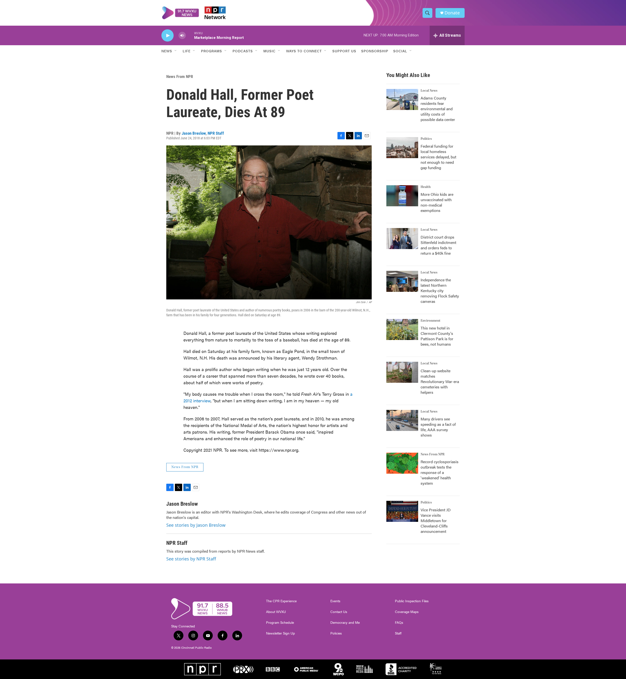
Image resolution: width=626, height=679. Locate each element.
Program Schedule (280, 622)
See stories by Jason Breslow (195, 525)
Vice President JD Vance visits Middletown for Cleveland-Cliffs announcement (436, 520)
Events (335, 601)
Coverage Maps (407, 612)
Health (426, 187)
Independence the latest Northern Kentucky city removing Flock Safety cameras (440, 290)
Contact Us (338, 612)
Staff (398, 633)
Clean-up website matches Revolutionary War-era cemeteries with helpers (440, 381)
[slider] (190, 35)
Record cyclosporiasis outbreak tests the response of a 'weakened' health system (439, 472)
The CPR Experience (281, 601)
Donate (452, 12)
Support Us (344, 50)
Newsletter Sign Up (280, 633)
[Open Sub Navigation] (176, 51)
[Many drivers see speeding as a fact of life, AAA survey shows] (402, 420)
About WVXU (276, 612)
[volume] (182, 35)
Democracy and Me (345, 622)
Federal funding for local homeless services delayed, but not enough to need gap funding (438, 156)
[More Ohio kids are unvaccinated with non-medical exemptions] (402, 195)
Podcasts (243, 50)
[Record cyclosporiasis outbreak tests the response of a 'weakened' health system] (402, 463)
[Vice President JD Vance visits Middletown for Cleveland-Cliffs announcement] (402, 511)
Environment (430, 321)
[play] (167, 35)
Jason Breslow (194, 133)
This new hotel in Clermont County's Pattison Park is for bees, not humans (437, 336)
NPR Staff (216, 133)
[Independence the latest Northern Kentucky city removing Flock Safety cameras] (402, 281)
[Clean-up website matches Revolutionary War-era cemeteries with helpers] (402, 372)
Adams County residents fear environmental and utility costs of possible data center (438, 108)
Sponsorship (374, 50)
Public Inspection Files (412, 601)
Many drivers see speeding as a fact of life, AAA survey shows (438, 427)
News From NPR (179, 76)
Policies (336, 633)
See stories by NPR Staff (191, 559)
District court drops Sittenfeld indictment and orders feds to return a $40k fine (438, 245)
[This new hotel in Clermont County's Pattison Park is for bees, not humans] (402, 329)
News (166, 50)
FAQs (399, 622)
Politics (426, 139)
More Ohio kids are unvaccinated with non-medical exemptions (437, 202)
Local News (429, 91)
